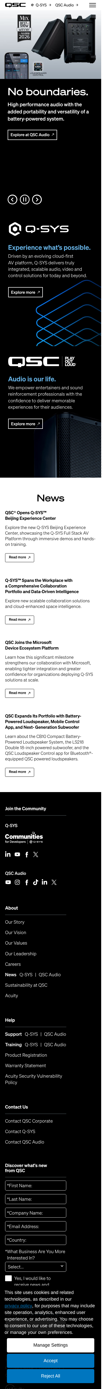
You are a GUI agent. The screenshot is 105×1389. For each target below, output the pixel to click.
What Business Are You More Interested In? (35, 1255)
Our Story (14, 922)
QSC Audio (15, 873)
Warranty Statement (25, 1066)
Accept (51, 1360)
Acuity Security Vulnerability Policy (34, 1079)
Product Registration (26, 1055)
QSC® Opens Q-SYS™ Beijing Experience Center (30, 515)
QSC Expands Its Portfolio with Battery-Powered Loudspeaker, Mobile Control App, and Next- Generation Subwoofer (43, 721)
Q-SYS (11, 825)
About (11, 908)
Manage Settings (50, 1345)
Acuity (11, 996)
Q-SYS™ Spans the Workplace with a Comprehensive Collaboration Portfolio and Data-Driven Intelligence (42, 586)
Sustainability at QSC (26, 985)
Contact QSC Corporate (29, 1121)
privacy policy (18, 1305)
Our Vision (15, 932)
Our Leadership (20, 954)
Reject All (50, 1376)
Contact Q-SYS (20, 1131)
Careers (13, 964)
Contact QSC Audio (24, 1142)
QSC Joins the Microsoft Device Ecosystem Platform (32, 645)
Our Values (16, 943)
